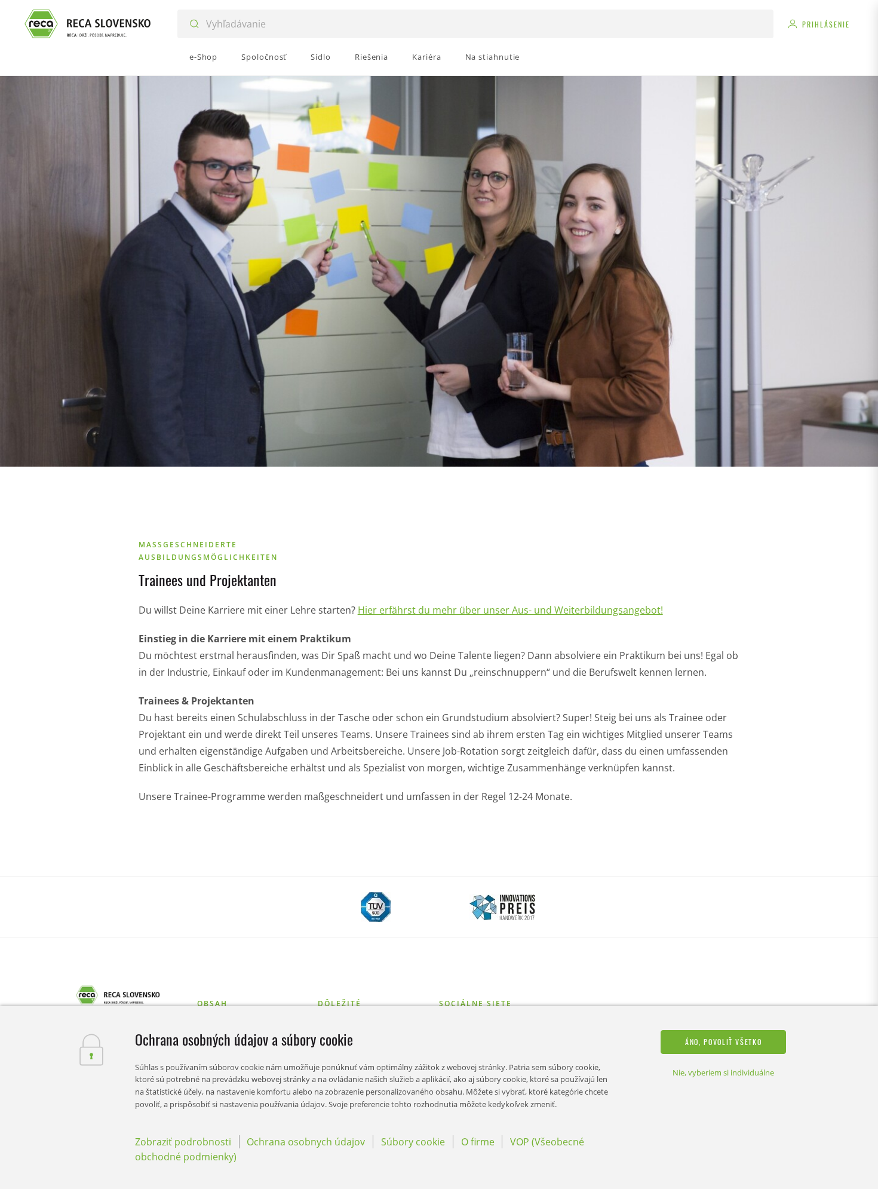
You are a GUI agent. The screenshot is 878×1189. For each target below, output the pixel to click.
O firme (478, 1141)
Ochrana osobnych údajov (306, 1141)
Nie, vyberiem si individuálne (723, 1072)
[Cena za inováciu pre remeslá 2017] (502, 907)
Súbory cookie (413, 1141)
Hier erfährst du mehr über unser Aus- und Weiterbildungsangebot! (510, 610)
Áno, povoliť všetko (723, 1042)
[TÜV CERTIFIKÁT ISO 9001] (376, 907)
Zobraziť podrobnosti (183, 1141)
